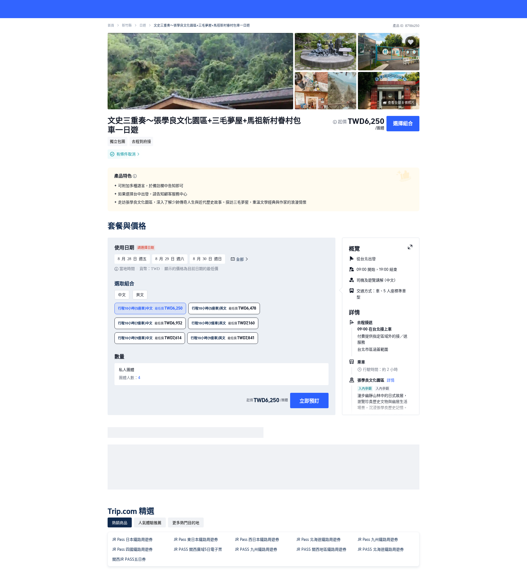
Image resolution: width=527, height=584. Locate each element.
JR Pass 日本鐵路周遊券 (132, 539)
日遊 (142, 25)
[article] (219, 378)
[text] (263, 194)
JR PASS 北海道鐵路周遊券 (381, 549)
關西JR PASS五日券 (129, 559)
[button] (490, 9)
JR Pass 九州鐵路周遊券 (378, 539)
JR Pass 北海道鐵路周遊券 (318, 539)
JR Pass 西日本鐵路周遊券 (257, 539)
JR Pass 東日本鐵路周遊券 (196, 539)
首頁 (111, 25)
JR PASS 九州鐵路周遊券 (256, 549)
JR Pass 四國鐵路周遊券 (132, 549)
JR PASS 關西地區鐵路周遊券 (321, 549)
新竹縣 (127, 25)
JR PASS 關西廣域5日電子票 (198, 549)
